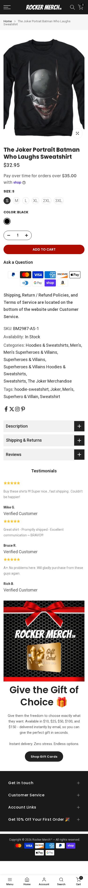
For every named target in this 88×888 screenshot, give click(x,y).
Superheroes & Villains (24, 359)
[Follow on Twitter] (11, 409)
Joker (55, 389)
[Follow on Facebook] (6, 409)
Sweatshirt (50, 396)
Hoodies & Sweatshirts (47, 345)
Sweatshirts (15, 381)
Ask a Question (18, 262)
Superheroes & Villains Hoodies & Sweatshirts (34, 370)
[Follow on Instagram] (17, 409)
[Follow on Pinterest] (23, 409)
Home (8, 21)
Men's (75, 345)
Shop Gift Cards (44, 756)
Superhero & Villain (21, 396)
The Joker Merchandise (50, 381)
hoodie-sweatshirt (32, 389)
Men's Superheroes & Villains (30, 352)
